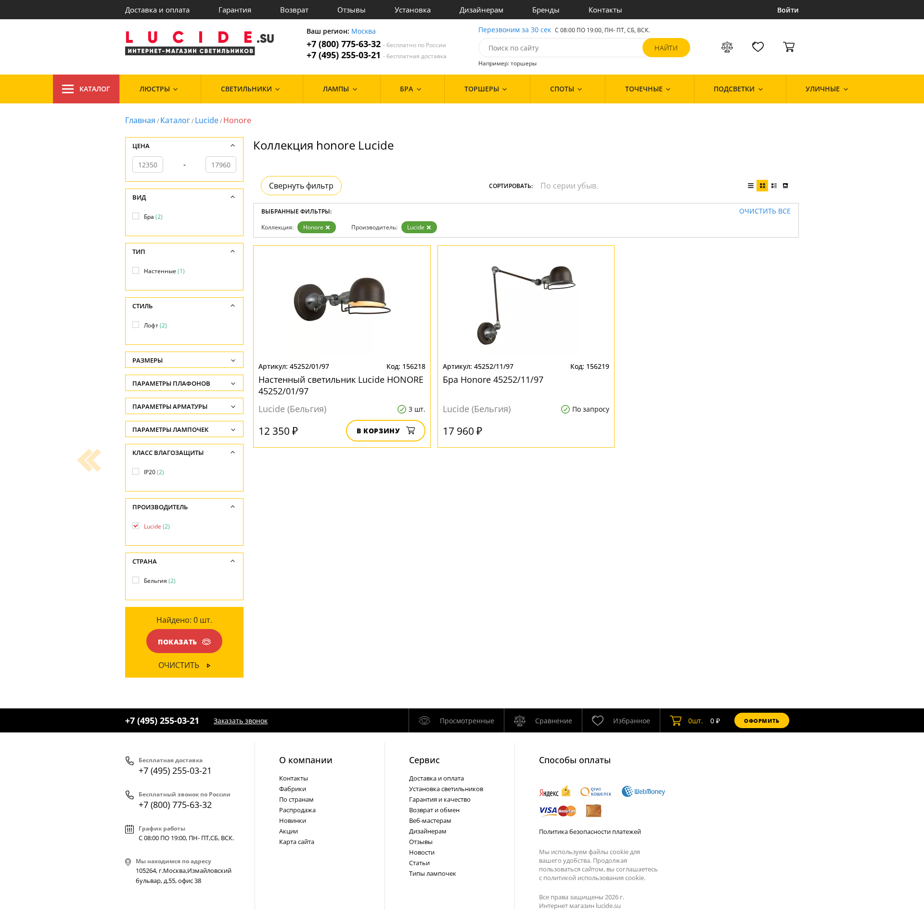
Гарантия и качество (440, 799)
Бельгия (160, 581)
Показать (177, 641)
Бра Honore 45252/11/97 (493, 379)
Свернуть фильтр (301, 185)
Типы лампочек (432, 873)
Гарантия (234, 9)
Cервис (424, 760)
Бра (153, 217)
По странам (296, 799)
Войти (788, 9)
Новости (422, 852)
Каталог (94, 88)
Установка (413, 9)
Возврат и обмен (434, 810)
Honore (313, 227)
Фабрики (292, 788)
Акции (288, 831)
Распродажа (297, 810)
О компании (306, 760)
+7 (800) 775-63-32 (376, 44)
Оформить (762, 720)
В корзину (378, 430)
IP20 (154, 472)
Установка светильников (446, 788)
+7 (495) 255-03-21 (377, 55)
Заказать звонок (241, 720)
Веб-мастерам (430, 820)
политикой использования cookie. (594, 877)
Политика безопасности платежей (590, 831)
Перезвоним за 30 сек (514, 30)
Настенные (164, 271)
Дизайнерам (481, 9)
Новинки (292, 820)
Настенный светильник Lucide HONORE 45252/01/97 (341, 385)
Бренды (546, 9)
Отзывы (351, 9)
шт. (695, 720)
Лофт (155, 325)
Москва (363, 31)
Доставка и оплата (157, 9)
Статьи (419, 862)
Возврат (294, 9)
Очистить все (765, 211)
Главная (140, 120)
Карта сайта (296, 841)
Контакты (605, 9)
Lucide (206, 120)
